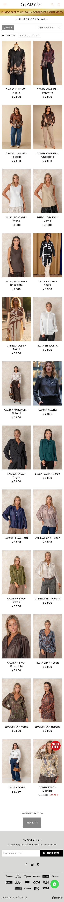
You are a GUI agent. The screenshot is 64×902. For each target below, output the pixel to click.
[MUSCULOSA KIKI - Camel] (47, 191)
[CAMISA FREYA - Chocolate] (16, 636)
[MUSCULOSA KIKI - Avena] (16, 191)
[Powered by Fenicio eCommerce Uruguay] (57, 897)
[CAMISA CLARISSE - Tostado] (16, 127)
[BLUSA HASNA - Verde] (47, 447)
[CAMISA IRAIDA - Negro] (16, 447)
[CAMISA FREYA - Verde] (16, 572)
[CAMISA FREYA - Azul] (16, 511)
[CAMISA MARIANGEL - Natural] (16, 383)
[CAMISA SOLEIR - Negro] (47, 255)
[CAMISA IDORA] (16, 761)
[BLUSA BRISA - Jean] (47, 636)
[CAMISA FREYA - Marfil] (47, 572)
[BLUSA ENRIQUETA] (47, 319)
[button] (52, 4)
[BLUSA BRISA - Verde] (16, 700)
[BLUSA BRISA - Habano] (47, 700)
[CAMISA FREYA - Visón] (47, 511)
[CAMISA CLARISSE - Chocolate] (47, 127)
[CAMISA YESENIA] (47, 383)
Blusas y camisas (28, 35)
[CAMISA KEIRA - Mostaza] (47, 761)
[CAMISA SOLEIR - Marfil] (16, 319)
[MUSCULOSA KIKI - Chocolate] (16, 255)
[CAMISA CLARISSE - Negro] (16, 63)
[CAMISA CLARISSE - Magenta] (47, 63)
